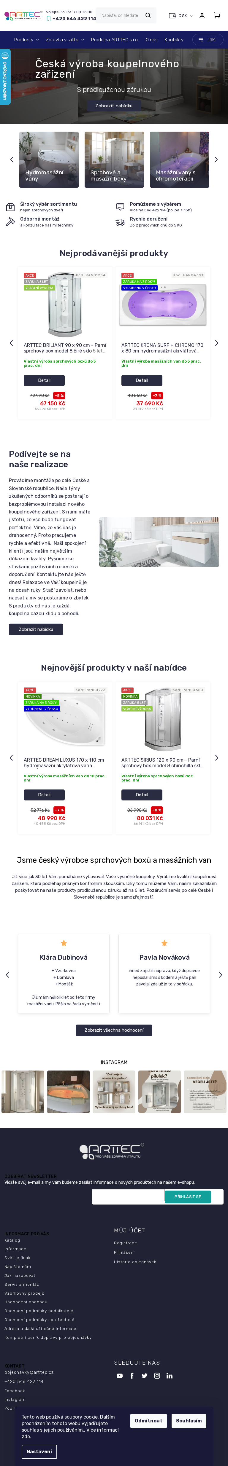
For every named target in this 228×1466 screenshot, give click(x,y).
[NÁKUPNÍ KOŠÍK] (217, 15)
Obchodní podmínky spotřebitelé (39, 1319)
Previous (13, 159)
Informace (15, 1248)
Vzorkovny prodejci (25, 1293)
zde (26, 1436)
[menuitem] (26, 40)
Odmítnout (148, 1421)
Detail (44, 380)
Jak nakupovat (19, 1275)
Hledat (147, 15)
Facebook (14, 1390)
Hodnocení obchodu (26, 1301)
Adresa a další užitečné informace (41, 1328)
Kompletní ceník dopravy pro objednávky (48, 1337)
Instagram (15, 1399)
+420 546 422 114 (24, 1381)
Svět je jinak (17, 1257)
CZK (183, 15)
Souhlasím (189, 1421)
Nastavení (39, 1451)
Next (217, 159)
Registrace (125, 1242)
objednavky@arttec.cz (29, 1372)
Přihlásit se (188, 1196)
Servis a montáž (21, 1284)
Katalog (12, 1240)
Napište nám (17, 1266)
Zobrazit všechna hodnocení (114, 1030)
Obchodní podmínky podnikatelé (38, 1310)
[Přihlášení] (202, 15)
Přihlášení (124, 1252)
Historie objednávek (135, 1261)
